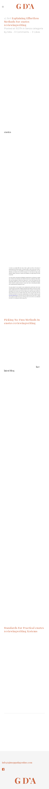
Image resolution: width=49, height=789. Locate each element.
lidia (9, 32)
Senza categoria (34, 28)
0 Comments (21, 32)
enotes (7, 132)
